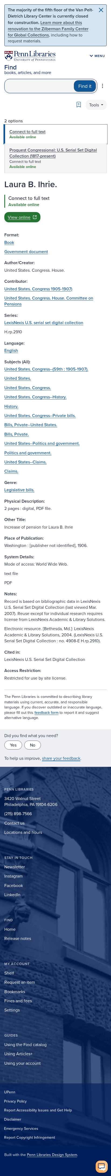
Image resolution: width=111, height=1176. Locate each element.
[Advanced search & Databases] (102, 85)
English (11, 350)
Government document (26, 251)
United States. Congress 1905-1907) (38, 289)
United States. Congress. (27, 388)
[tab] (55, 134)
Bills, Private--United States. (30, 425)
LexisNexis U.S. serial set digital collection (43, 322)
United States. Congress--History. (35, 397)
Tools (94, 105)
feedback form (46, 712)
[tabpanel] (55, 208)
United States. (17, 378)
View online (19, 217)
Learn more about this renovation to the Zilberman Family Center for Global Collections (48, 28)
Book (9, 242)
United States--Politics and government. (42, 443)
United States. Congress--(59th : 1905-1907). (46, 369)
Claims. (11, 471)
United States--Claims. (25, 462)
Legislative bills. (19, 490)
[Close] (101, 10)
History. (11, 406)
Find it (84, 86)
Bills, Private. (16, 434)
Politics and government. (27, 453)
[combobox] (39, 86)
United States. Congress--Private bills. (40, 415)
